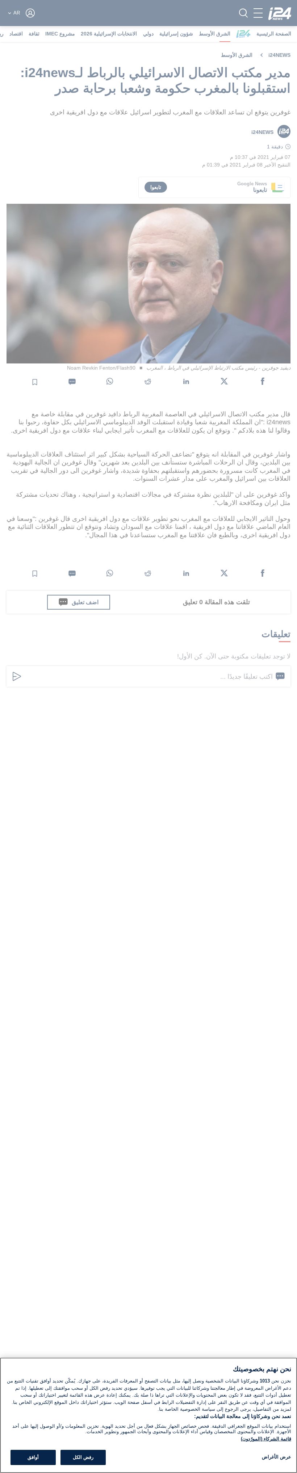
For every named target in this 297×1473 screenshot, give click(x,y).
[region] (148, 1415)
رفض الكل (83, 1457)
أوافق (33, 1457)
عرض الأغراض (276, 1457)
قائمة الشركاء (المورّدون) (266, 1439)
